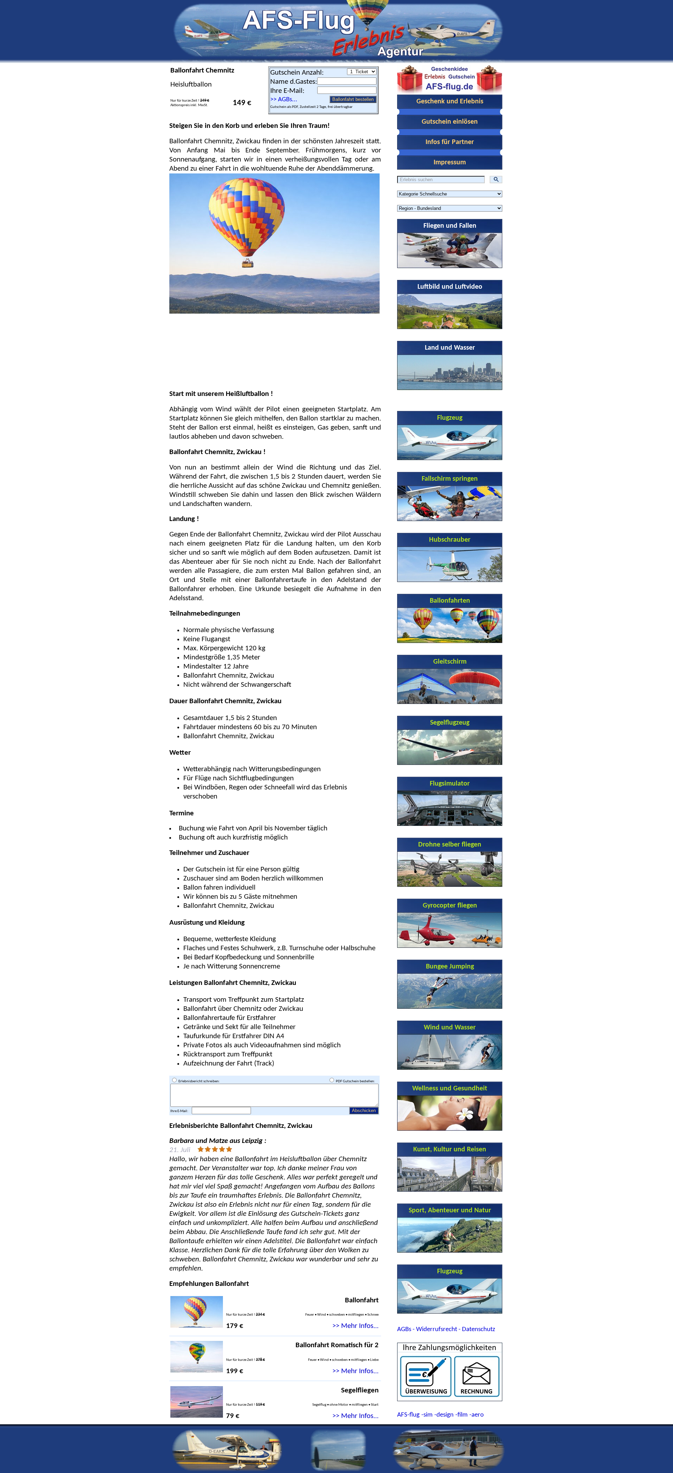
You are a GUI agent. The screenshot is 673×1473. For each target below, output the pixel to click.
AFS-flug (408, 1415)
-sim (427, 1415)
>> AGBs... (283, 99)
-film (461, 1415)
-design (444, 1415)
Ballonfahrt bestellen (353, 99)
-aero (476, 1415)
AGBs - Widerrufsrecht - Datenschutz (446, 1329)
